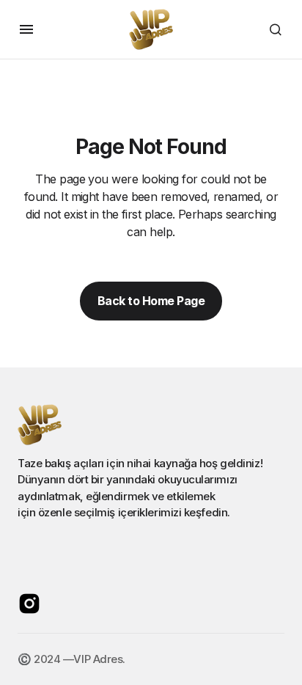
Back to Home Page (151, 300)
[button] (26, 29)
